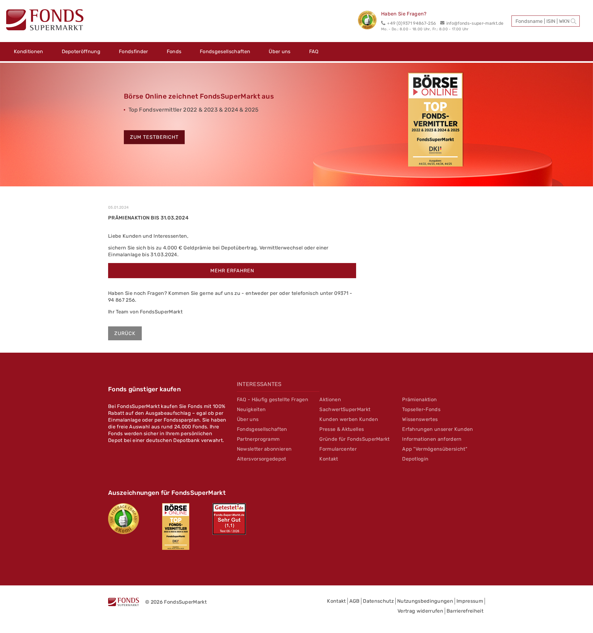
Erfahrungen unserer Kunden (437, 429)
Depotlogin (415, 459)
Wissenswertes (420, 419)
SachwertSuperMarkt (344, 409)
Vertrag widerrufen (420, 611)
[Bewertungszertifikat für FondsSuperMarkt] (369, 21)
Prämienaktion (419, 399)
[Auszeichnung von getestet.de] (229, 519)
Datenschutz (378, 601)
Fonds (174, 51)
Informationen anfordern (431, 439)
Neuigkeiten (251, 409)
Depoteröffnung (81, 51)
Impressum (469, 601)
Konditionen (28, 51)
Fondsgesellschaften (225, 51)
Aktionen (330, 399)
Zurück (125, 333)
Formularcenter (337, 449)
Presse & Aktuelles (341, 429)
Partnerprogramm (258, 439)
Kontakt (328, 459)
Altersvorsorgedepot (261, 459)
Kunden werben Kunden (348, 419)
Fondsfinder (133, 51)
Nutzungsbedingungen (425, 601)
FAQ (314, 51)
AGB (354, 601)
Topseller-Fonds (421, 409)
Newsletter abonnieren (264, 449)
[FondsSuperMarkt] (44, 20)
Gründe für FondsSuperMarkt (354, 439)
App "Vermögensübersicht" (434, 449)
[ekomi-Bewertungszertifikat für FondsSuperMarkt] (123, 518)
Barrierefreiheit (465, 611)
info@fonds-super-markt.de (474, 23)
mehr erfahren (232, 271)
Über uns (280, 51)
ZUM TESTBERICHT (154, 137)
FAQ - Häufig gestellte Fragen (272, 399)
